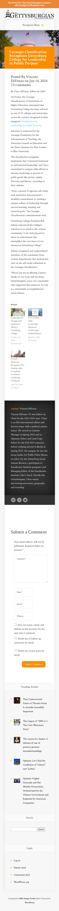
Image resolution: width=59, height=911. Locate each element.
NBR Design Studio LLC (29, 898)
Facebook (19, 500)
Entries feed (20, 867)
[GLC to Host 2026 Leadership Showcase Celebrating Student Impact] (35, 312)
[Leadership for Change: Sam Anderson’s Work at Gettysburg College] (18, 312)
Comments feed (22, 875)
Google (13, 500)
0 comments (22, 84)
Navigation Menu (31, 25)
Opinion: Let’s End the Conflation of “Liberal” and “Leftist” (34, 765)
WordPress (29, 902)
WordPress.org (21, 882)
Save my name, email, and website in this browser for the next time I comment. (29, 629)
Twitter (25, 500)
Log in (17, 860)
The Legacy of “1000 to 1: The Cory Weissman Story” (35, 725)
